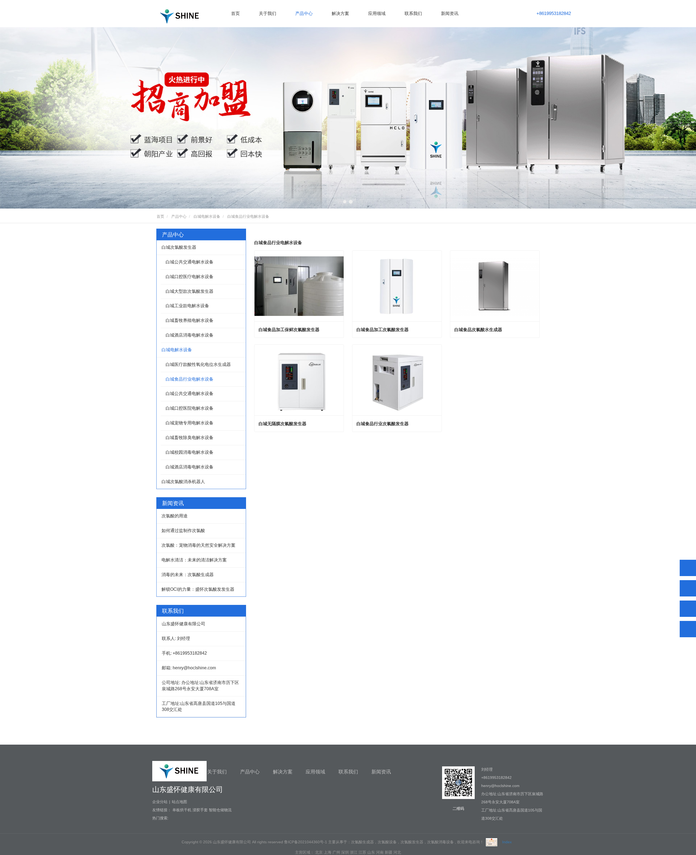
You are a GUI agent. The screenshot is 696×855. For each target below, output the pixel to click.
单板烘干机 (181, 810)
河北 (397, 852)
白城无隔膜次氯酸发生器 (282, 423)
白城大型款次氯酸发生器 (189, 291)
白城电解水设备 (207, 216)
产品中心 (179, 216)
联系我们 (413, 13)
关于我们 (217, 772)
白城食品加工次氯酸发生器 (382, 329)
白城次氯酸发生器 (178, 247)
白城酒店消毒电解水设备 (189, 335)
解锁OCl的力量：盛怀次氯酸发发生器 (197, 589)
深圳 (345, 852)
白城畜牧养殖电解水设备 (189, 320)
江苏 (362, 852)
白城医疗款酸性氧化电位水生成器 (198, 364)
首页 (235, 13)
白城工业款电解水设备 (187, 305)
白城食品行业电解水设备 (189, 379)
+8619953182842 (553, 13)
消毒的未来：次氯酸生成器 (187, 574)
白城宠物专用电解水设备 (189, 423)
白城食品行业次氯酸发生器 (382, 423)
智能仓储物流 (220, 810)
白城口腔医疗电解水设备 (189, 276)
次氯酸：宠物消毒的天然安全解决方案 (198, 545)
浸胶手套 (200, 810)
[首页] (179, 16)
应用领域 (315, 772)
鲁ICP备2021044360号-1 (305, 842)
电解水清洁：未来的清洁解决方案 (194, 560)
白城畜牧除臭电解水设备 (189, 437)
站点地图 (179, 802)
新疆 (388, 852)
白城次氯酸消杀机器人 (183, 481)
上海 (327, 852)
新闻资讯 (381, 772)
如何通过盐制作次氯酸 (183, 530)
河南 (380, 852)
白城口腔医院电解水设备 (189, 408)
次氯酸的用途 (174, 516)
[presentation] (53, 119)
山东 (371, 852)
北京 (319, 852)
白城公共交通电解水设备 (189, 262)
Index (507, 842)
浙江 (354, 852)
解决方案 (283, 772)
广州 (336, 852)
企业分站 (159, 802)
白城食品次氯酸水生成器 (478, 329)
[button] (345, 202)
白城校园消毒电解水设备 (189, 452)
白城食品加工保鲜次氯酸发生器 (289, 329)
